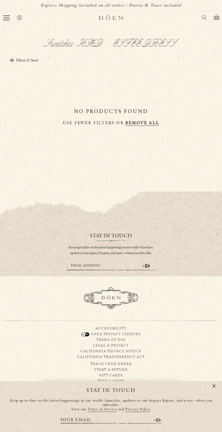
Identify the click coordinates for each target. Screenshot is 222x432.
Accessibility (111, 328)
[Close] (214, 386)
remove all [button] (142, 123)
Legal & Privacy (111, 345)
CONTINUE (147, 266)
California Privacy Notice (111, 351)
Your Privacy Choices (115, 334)
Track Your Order (111, 363)
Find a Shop (111, 381)
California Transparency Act (111, 356)
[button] (6, 18)
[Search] (203, 18)
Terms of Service (102, 409)
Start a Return (111, 369)
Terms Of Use (111, 339)
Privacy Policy (137, 409)
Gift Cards (111, 375)
